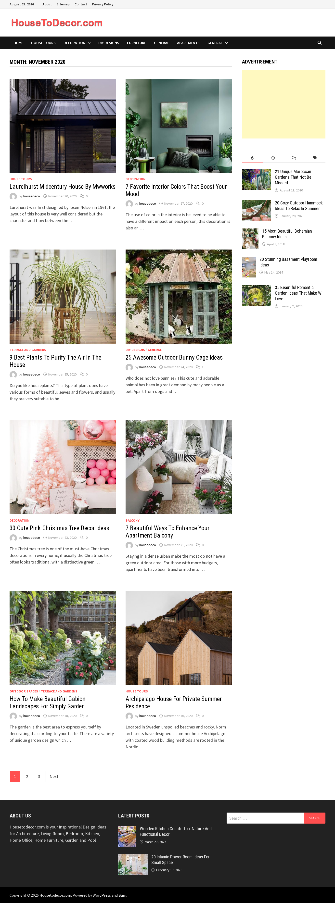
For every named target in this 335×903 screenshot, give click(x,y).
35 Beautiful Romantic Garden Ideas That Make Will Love (299, 293)
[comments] (294, 158)
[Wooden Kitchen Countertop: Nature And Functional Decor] (127, 829)
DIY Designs (108, 42)
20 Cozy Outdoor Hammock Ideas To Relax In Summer (299, 205)
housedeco (31, 196)
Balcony (133, 520)
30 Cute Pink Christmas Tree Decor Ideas (59, 528)
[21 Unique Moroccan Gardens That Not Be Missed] (256, 172)
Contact (81, 4)
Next (54, 776)
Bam (122, 895)
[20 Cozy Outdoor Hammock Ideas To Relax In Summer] (256, 203)
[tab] (252, 158)
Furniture (136, 42)
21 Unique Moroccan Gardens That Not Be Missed (293, 177)
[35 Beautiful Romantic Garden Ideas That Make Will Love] (256, 288)
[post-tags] (315, 158)
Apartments (188, 42)
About (47, 4)
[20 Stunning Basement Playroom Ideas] (249, 260)
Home (18, 42)
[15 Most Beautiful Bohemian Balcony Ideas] (250, 232)
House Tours (43, 42)
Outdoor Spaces (24, 691)
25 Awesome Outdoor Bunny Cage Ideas (174, 357)
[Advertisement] (283, 104)
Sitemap (63, 4)
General (161, 42)
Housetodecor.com (55, 895)
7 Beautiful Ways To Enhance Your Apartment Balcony (167, 532)
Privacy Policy (102, 4)
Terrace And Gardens (28, 350)
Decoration (74, 42)
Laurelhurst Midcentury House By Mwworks (63, 186)
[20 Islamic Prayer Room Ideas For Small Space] (133, 857)
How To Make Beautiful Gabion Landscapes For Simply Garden (48, 702)
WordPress (102, 895)
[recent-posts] (273, 158)
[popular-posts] (252, 158)
